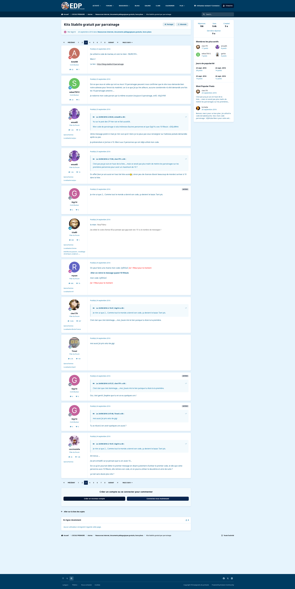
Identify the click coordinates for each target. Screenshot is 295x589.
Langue (65, 585)
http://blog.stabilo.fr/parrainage (110, 64)
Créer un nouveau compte (94, 498)
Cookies (97, 585)
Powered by (223, 585)
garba (223, 53)
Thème (74, 585)
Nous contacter (86, 585)
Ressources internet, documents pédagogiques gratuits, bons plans (124, 32)
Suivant (111, 42)
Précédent (71, 42)
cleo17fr (205, 46)
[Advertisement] (130, 556)
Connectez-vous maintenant (158, 498)
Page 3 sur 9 (127, 42)
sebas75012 (206, 53)
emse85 (224, 46)
